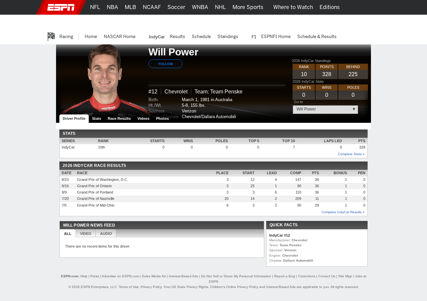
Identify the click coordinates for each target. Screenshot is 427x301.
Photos (162, 118)
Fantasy (336, 21)
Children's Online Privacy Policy (234, 287)
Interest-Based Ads (183, 276)
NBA (112, 7)
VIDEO (85, 234)
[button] (377, 7)
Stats (96, 118)
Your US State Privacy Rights (185, 287)
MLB (130, 7)
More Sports (248, 7)
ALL (67, 234)
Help (83, 276)
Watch (311, 21)
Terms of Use (129, 287)
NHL (220, 7)
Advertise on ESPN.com (120, 276)
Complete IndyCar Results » (343, 212)
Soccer (176, 7)
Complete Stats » (351, 154)
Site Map (345, 276)
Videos (143, 118)
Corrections (306, 276)
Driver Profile (74, 118)
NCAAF (152, 7)
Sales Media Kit (154, 276)
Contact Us (326, 276)
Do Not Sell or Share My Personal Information (236, 276)
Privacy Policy (151, 287)
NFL (95, 7)
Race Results (119, 118)
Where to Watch (293, 7)
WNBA (200, 7)
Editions (330, 7)
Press (94, 276)
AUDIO (106, 234)
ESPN (61, 7)
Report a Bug (284, 276)
